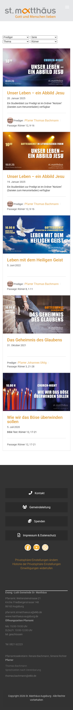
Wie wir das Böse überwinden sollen (35, 419)
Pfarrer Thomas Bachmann (42, 120)
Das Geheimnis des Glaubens (34, 339)
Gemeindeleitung (39, 507)
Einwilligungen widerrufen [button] (37, 568)
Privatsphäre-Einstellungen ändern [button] (36, 560)
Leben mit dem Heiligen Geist (35, 260)
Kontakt (39, 493)
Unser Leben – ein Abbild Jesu (35, 92)
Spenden (39, 521)
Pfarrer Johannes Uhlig (32, 362)
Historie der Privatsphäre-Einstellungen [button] (36, 564)
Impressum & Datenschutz (39, 535)
